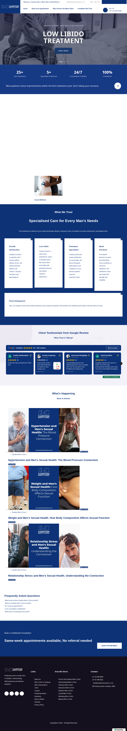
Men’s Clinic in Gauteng (42, 682)
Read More (63, 56)
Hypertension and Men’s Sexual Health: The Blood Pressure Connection (53, 460)
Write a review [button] (112, 348)
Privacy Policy (39, 705)
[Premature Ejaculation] (75, 280)
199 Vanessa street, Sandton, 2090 (103, 686)
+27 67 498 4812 (97, 680)
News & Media (39, 699)
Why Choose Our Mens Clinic (63, 8)
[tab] (59, 61)
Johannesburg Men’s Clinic (67, 682)
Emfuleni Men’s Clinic (65, 690)
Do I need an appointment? (14, 606)
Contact (37, 690)
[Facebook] (110, 2)
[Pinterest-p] (114, 2)
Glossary (37, 702)
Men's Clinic (84, 451)
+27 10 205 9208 (115, 11)
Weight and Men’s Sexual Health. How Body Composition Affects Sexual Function (59, 517)
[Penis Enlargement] (60, 308)
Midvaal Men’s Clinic (65, 699)
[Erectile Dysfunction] (15, 280)
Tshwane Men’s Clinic (65, 685)
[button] (121, 363)
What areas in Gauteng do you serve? (17, 611)
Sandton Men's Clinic (19, 454)
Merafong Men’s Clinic (65, 696)
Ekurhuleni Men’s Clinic (66, 688)
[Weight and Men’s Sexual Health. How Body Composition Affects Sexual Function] (44, 509)
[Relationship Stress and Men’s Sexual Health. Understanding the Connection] (44, 567)
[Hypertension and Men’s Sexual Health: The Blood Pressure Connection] (44, 451)
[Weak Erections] (105, 283)
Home (25, 8)
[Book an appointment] (117, 86)
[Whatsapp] (122, 2)
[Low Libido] (45, 279)
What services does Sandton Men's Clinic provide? (21, 600)
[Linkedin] (106, 2)
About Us (37, 679)
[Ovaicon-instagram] (118, 2)
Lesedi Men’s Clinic (64, 693)
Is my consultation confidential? (15, 609)
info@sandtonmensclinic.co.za (76, 2)
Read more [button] (11, 371)
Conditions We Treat (85, 8)
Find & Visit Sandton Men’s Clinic (69, 679)
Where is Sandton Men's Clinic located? (18, 603)
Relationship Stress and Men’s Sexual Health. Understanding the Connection (56, 575)
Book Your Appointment (40, 8)
